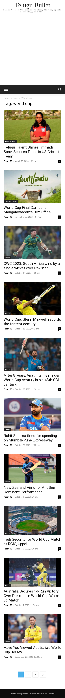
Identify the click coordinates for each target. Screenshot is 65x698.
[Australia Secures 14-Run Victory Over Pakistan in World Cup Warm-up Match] (32, 572)
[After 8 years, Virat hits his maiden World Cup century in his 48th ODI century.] (32, 354)
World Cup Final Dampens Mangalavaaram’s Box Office (28, 209)
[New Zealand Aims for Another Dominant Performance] (32, 468)
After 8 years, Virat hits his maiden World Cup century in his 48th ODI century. (32, 380)
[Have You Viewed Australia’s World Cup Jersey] (32, 628)
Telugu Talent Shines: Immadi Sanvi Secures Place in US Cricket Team (31, 151)
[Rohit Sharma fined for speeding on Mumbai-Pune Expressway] (32, 414)
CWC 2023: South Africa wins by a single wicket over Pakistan (32, 265)
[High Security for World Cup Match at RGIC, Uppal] (32, 520)
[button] (6, 89)
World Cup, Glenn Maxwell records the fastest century (32, 321)
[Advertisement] (32, 50)
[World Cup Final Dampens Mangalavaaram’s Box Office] (32, 186)
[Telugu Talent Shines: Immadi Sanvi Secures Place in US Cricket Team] (32, 126)
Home (7, 98)
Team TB (8, 161)
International (10, 141)
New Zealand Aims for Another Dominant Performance (29, 489)
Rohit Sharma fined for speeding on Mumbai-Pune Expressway (30, 438)
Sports (7, 257)
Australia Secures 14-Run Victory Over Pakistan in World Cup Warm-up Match (32, 595)
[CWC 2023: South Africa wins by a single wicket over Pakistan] (32, 242)
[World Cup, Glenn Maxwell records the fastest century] (32, 298)
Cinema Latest (11, 201)
